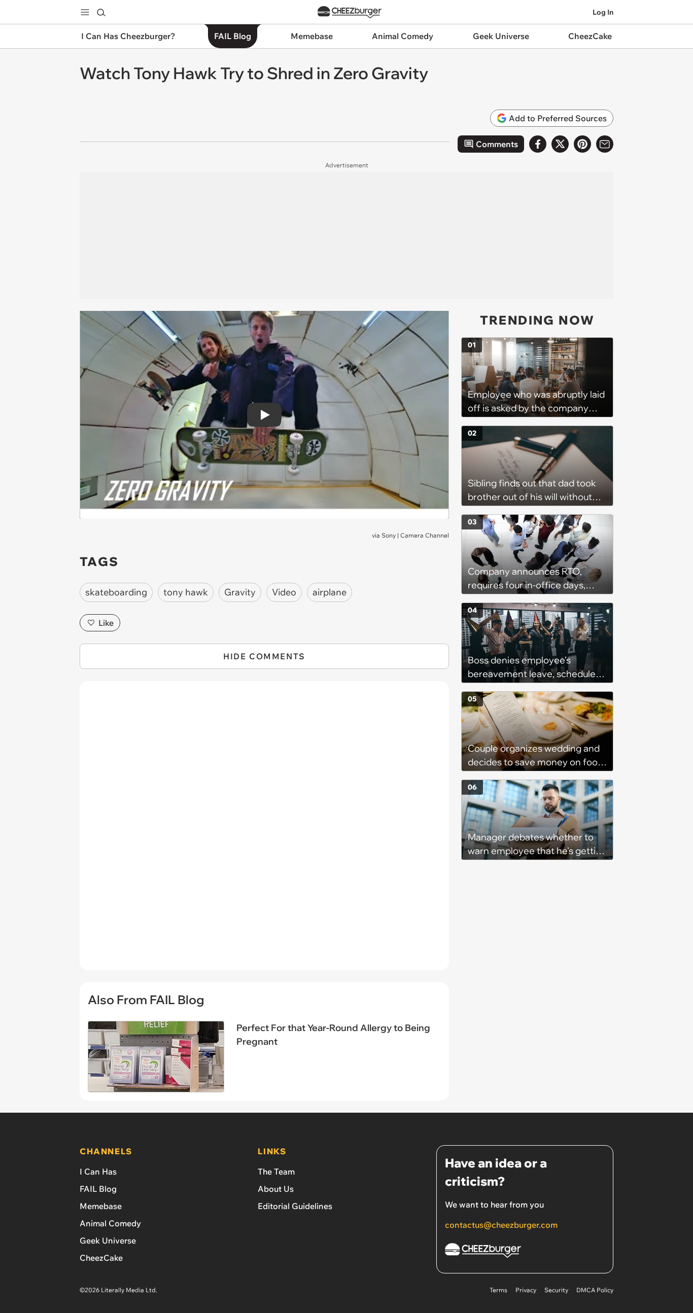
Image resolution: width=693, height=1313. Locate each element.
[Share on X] (560, 144)
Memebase (101, 1206)
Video (284, 592)
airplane (329, 592)
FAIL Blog (98, 1189)
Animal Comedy (110, 1223)
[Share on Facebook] (537, 144)
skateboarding (116, 592)
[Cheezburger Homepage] (350, 12)
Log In (603, 12)
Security (556, 1290)
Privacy (525, 1290)
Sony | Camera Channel (415, 535)
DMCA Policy (594, 1290)
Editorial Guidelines (295, 1206)
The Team (276, 1171)
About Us (276, 1189)
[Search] (101, 12)
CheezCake (101, 1258)
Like (106, 623)
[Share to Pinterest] (582, 144)
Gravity (240, 592)
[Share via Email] (604, 144)
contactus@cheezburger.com (501, 1225)
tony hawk (185, 592)
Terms (498, 1290)
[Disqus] (264, 831)
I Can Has (98, 1171)
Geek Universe (108, 1240)
